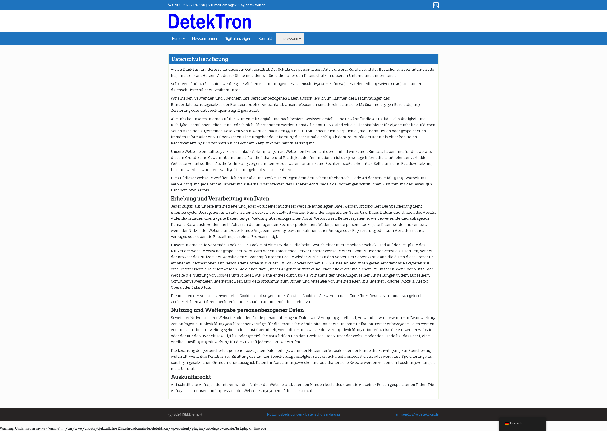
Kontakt (265, 38)
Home (177, 38)
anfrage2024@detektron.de (244, 5)
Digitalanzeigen (238, 38)
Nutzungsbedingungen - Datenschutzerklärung (303, 414)
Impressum (288, 38)
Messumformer (204, 38)
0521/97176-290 (192, 5)
